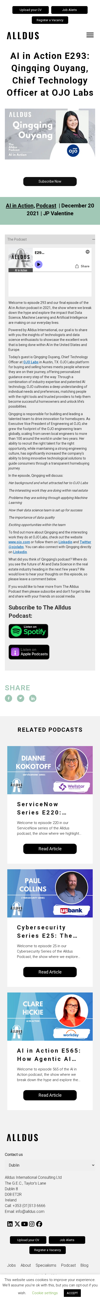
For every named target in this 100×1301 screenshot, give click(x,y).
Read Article (50, 848)
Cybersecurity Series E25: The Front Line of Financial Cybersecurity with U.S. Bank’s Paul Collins (45, 932)
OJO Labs (31, 362)
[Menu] (90, 35)
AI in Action (19, 206)
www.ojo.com (19, 542)
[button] (50, 181)
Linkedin (65, 542)
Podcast (46, 206)
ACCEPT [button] (72, 1293)
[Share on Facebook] (8, 698)
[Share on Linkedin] (32, 698)
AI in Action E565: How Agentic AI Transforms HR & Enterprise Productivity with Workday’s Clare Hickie (49, 1055)
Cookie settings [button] (45, 1293)
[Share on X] (20, 698)
